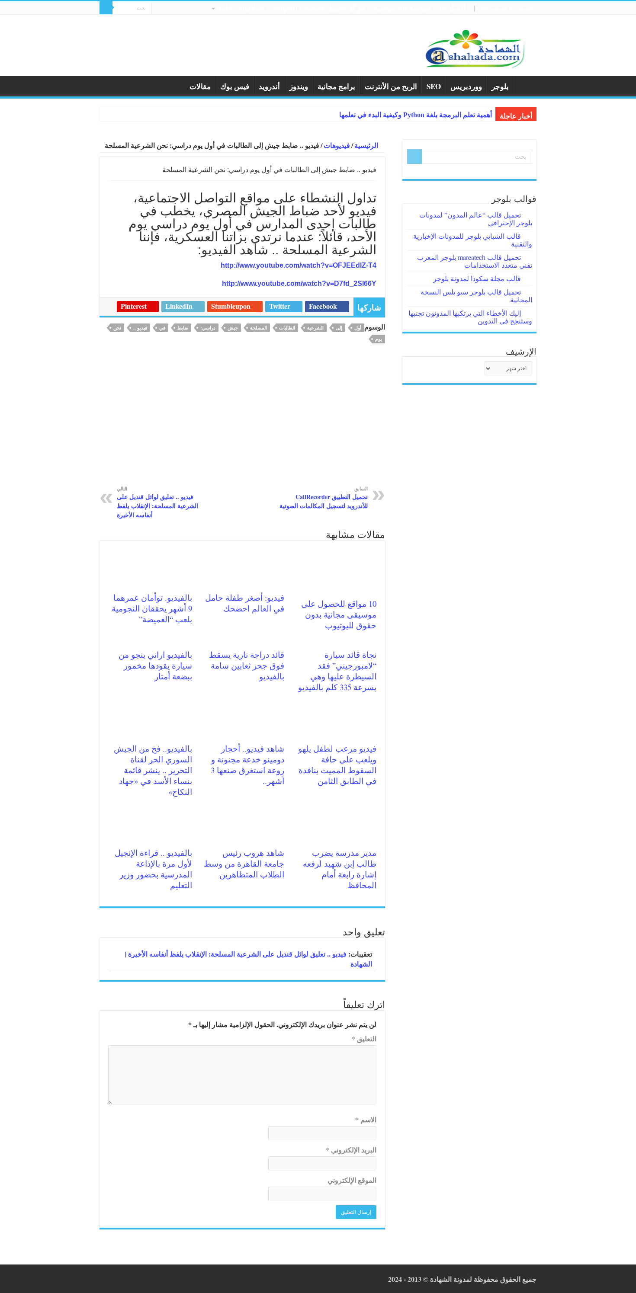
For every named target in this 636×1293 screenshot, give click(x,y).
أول (357, 327)
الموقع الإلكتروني (352, 1180)
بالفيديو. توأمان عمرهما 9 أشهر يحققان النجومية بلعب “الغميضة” (152, 608)
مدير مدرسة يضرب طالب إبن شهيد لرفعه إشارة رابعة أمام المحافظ (339, 868)
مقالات (200, 86)
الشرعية (315, 327)
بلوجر (500, 86)
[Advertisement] (242, 419)
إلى (339, 327)
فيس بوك (234, 86)
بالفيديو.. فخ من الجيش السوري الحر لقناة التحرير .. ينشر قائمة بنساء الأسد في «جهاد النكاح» (153, 770)
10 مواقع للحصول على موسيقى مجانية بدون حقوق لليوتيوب (338, 614)
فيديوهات (337, 145)
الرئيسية (525, 85)
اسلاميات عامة (240, 7)
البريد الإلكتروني (351, 1150)
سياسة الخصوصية (402, 7)
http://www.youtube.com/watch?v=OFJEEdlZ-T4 (298, 265)
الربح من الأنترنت (391, 86)
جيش (233, 327)
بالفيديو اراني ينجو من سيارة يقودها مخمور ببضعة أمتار (155, 665)
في (162, 327)
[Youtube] (157, 9)
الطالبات (287, 327)
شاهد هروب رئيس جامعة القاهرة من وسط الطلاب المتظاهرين (244, 863)
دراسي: (207, 327)
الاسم (365, 1119)
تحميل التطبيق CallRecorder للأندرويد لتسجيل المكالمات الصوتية (323, 497)
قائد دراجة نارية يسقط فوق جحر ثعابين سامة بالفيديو (246, 665)
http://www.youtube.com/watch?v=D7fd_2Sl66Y (299, 283)
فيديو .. (140, 327)
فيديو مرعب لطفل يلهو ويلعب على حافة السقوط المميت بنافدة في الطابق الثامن (337, 764)
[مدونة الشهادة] (474, 47)
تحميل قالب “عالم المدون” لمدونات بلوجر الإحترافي (475, 218)
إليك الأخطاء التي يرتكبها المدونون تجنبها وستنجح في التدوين (470, 316)
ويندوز (298, 86)
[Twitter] (166, 9)
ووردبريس (466, 86)
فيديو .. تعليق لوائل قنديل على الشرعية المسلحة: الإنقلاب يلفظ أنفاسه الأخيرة (157, 502)
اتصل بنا (453, 7)
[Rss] (182, 9)
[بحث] (106, 7)
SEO (434, 86)
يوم (378, 339)
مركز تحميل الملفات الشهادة (319, 7)
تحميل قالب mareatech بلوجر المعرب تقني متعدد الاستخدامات (474, 261)
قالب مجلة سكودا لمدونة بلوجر (477, 278)
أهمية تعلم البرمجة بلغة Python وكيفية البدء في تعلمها (415, 114)
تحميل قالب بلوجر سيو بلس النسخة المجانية (476, 295)
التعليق (364, 1038)
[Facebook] (174, 9)
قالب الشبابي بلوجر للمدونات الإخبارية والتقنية (472, 239)
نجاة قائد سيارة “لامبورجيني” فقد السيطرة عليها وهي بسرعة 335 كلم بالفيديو (337, 670)
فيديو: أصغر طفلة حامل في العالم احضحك (244, 603)
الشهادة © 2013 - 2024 (420, 1279)
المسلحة (258, 327)
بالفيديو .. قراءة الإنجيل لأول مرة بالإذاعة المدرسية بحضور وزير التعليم (153, 868)
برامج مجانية (336, 86)
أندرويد (269, 86)
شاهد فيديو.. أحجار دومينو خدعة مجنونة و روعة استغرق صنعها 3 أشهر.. (247, 764)
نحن (117, 327)
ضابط (182, 327)
